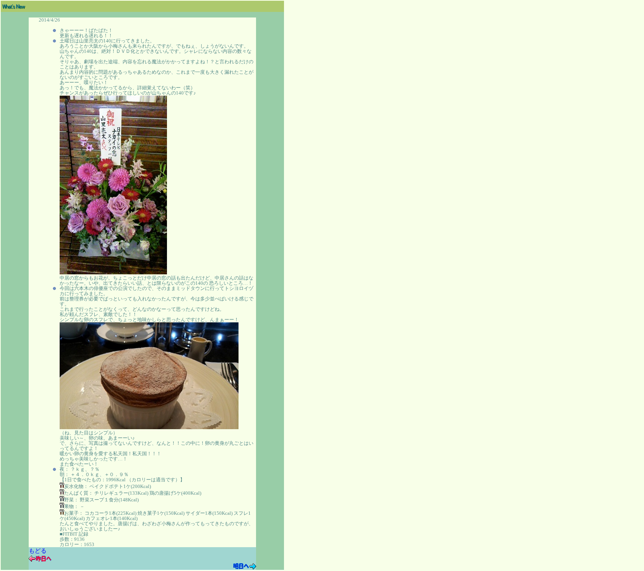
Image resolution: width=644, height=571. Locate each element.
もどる (38, 551)
